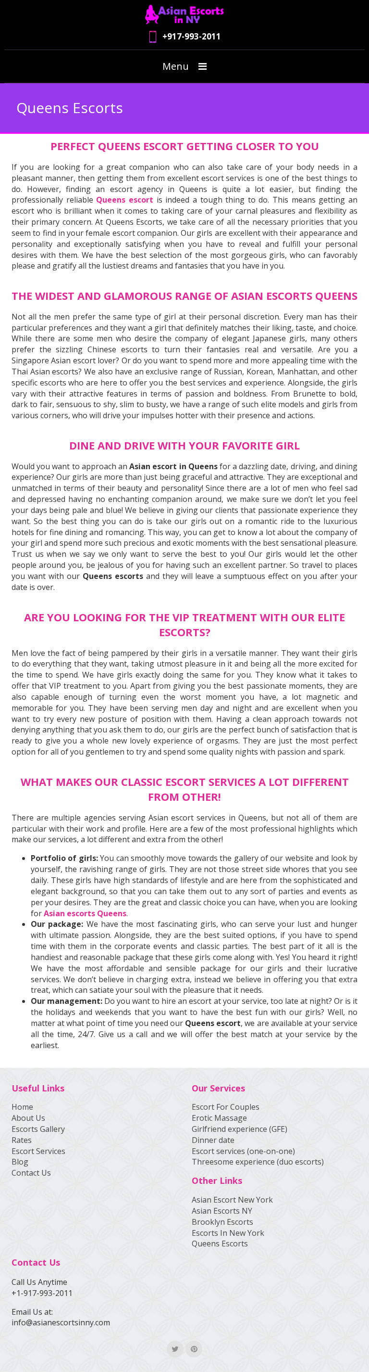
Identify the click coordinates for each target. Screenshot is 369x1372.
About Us (28, 1118)
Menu (175, 66)
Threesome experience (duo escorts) (258, 1161)
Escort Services (38, 1151)
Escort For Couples (225, 1107)
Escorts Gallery (38, 1129)
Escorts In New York (228, 1233)
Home (22, 1107)
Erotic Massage (219, 1118)
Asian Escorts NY (222, 1210)
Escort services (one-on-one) (243, 1151)
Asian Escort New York (232, 1199)
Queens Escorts (220, 1243)
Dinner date (213, 1140)
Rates (22, 1140)
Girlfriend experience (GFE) (239, 1129)
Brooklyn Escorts (222, 1222)
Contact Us (31, 1172)
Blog (20, 1161)
